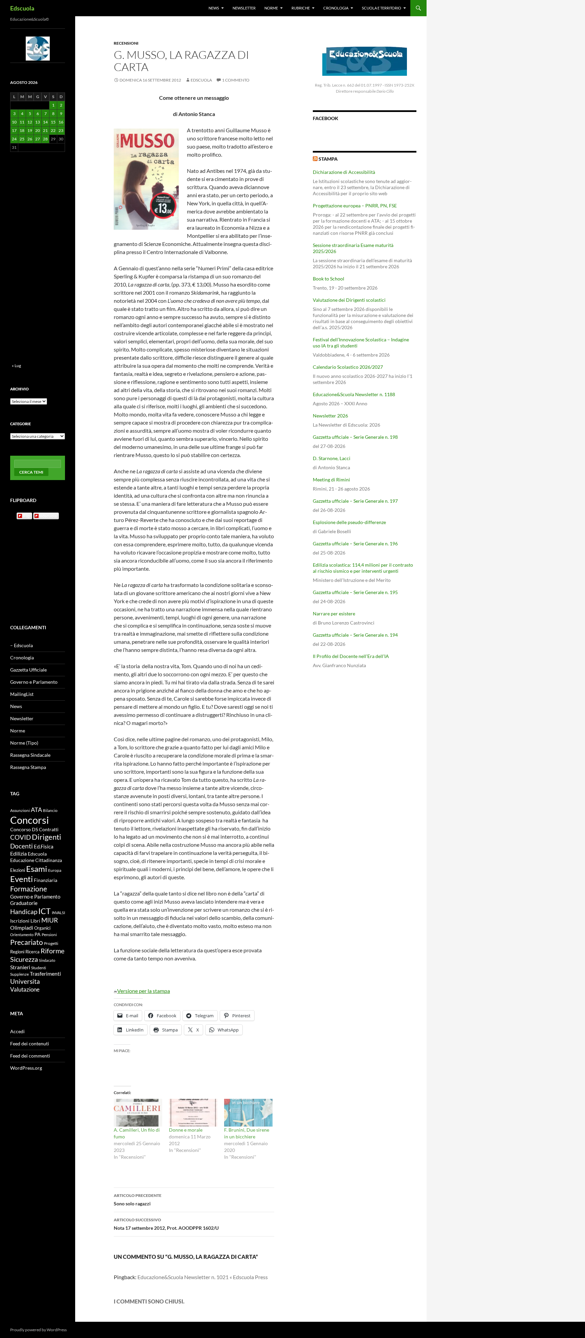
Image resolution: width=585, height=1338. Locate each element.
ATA (36, 809)
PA (38, 934)
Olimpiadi (21, 927)
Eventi (21, 879)
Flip (26, 516)
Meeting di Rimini (331, 479)
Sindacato (47, 960)
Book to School (328, 278)
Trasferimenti (45, 974)
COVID (20, 837)
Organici (42, 928)
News (214, 8)
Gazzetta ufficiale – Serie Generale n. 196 (355, 543)
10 (14, 121)
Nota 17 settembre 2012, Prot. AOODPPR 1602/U (166, 1224)
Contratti (49, 829)
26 (29, 138)
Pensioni (49, 934)
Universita (25, 981)
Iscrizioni (19, 921)
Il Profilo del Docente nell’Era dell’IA (351, 656)
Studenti (38, 968)
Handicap (23, 911)
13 (37, 121)
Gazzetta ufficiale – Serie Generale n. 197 (355, 501)
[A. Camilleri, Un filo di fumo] (138, 1113)
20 (37, 130)
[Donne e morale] (193, 1113)
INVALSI (58, 912)
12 (29, 121)
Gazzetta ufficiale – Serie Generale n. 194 (355, 635)
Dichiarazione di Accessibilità (344, 172)
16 (61, 121)
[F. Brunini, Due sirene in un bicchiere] (248, 1113)
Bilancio (50, 810)
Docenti (21, 846)
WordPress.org (26, 1068)
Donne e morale (185, 1130)
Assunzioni (20, 810)
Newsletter (244, 8)
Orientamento (22, 934)
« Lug (16, 365)
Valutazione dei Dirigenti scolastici (349, 300)
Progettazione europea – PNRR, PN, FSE (355, 205)
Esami (36, 869)
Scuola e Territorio (381, 8)
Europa (54, 870)
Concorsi (29, 820)
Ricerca (32, 951)
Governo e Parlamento (34, 682)
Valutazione (25, 989)
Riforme (52, 951)
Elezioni (17, 870)
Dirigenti (46, 837)
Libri (35, 921)
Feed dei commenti (30, 1056)
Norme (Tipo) (24, 743)
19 (29, 130)
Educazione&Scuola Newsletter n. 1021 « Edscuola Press (202, 1277)
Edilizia (18, 854)
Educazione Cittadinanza (36, 860)
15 (53, 121)
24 (14, 138)
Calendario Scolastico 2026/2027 (348, 367)
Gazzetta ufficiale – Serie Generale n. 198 (355, 437)
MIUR (49, 920)
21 (45, 130)
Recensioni (126, 43)
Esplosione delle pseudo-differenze (349, 522)
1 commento (236, 80)
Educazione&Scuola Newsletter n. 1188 (354, 394)
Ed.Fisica (43, 846)
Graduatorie (24, 903)
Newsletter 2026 (330, 415)
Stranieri (20, 967)
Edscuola (22, 8)
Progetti (51, 943)
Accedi (17, 1031)
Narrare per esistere (334, 613)
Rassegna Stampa (28, 767)
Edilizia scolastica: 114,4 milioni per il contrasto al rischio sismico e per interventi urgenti (363, 568)
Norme (271, 8)
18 (22, 130)
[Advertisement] (364, 727)
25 (22, 138)
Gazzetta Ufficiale (28, 670)
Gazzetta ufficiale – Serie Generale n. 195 (355, 592)
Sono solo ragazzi (137, 1199)
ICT (44, 911)
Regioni (17, 951)
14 (45, 121)
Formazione (28, 888)
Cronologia (335, 8)
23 (61, 130)
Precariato (26, 942)
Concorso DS (24, 829)
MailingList (22, 694)
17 (14, 130)
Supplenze (19, 974)
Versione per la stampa (143, 991)
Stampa (328, 159)
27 (37, 138)
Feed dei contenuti (29, 1043)
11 (22, 121)
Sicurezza (24, 959)
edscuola (48, 516)
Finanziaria (45, 880)
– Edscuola (21, 645)
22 (53, 130)
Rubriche (300, 8)
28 (45, 138)
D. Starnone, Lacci (331, 458)
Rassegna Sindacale (30, 755)
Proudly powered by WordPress (38, 1329)
